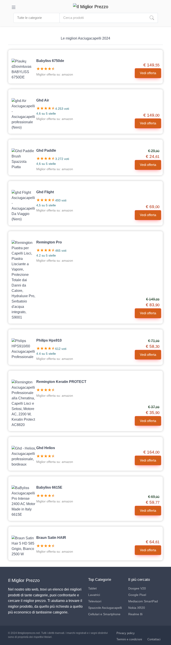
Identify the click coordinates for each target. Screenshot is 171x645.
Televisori (94, 601)
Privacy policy (125, 633)
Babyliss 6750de (50, 61)
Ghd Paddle (46, 150)
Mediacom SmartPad (143, 601)
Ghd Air (42, 100)
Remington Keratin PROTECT (61, 382)
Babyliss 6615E (49, 487)
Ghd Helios (45, 448)
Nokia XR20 (136, 607)
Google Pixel (137, 595)
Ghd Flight (45, 192)
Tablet (92, 588)
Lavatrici (94, 595)
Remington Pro (49, 242)
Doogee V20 (137, 588)
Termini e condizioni (129, 639)
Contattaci (154, 639)
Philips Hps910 (49, 340)
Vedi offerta (148, 73)
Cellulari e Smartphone (104, 614)
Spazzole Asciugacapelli (105, 607)
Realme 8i (135, 614)
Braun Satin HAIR (51, 537)
